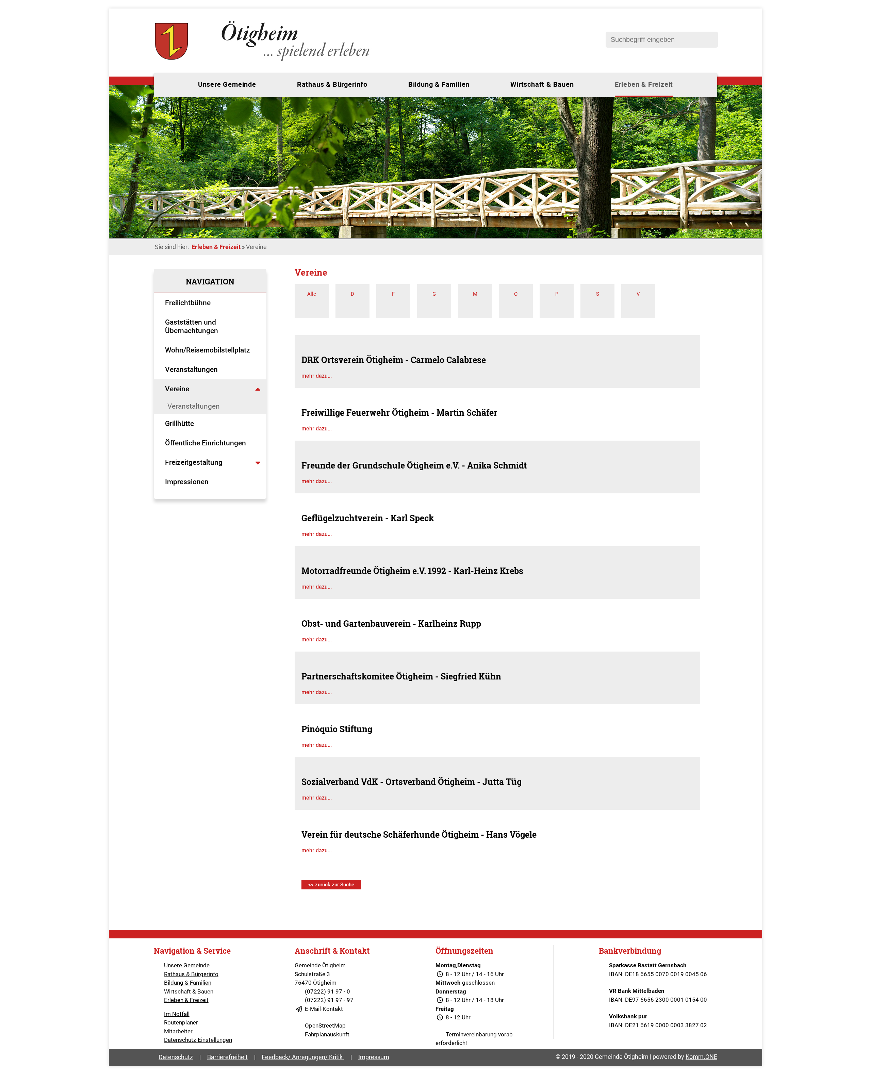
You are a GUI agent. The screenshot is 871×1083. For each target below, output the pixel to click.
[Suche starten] (709, 40)
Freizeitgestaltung (194, 462)
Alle (311, 294)
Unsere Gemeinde (227, 84)
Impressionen (187, 482)
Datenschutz (176, 1057)
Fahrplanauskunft (327, 1034)
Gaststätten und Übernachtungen (192, 326)
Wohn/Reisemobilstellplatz (207, 350)
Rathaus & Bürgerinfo (332, 84)
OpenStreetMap (325, 1025)
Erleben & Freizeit (644, 84)
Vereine (178, 389)
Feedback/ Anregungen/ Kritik (303, 1057)
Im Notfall (177, 1014)
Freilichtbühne (188, 303)
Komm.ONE (701, 1056)
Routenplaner (181, 1022)
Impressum (373, 1057)
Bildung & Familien (439, 84)
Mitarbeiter (178, 1031)
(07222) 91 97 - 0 (327, 991)
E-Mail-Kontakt (324, 1008)
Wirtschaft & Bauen (542, 84)
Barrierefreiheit (227, 1057)
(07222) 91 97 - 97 (329, 1000)
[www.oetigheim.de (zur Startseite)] (263, 61)
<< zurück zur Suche (331, 885)
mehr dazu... (316, 376)
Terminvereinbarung (471, 1034)
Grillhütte (179, 424)
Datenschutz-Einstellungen (198, 1039)
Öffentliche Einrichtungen (206, 443)
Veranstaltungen (191, 369)
